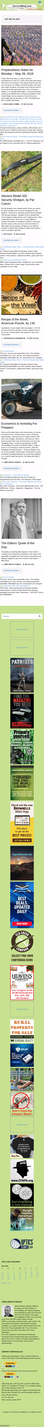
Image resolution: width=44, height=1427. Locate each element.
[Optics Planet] (22, 1243)
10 (26, 1272)
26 (37, 1277)
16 (20, 1275)
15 (14, 1275)
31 (26, 1279)
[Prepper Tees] (22, 1146)
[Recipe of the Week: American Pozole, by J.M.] (21, 295)
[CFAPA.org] (22, 1170)
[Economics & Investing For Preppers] (21, 399)
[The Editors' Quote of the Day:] (21, 518)
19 (37, 1275)
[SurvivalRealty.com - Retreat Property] (22, 1031)
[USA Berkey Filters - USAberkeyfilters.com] (22, 1079)
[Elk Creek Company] (22, 946)
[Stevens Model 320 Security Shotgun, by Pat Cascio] (21, 171)
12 (37, 1272)
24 (26, 1277)
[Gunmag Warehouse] (22, 711)
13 (2, 1275)
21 (8, 1277)
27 (2, 1279)
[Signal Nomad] (22, 863)
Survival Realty (7, 351)
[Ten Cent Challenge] (22, 1195)
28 (8, 1279)
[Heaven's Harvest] (22, 982)
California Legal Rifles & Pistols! (13, 260)
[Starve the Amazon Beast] (22, 1103)
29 (14, 1279)
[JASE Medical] (22, 1219)
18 (31, 1275)
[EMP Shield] (22, 1055)
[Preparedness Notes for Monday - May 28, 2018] (21, 45)
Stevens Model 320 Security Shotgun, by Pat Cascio (17, 199)
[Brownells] (22, 823)
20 (2, 1277)
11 (31, 1272)
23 (20, 1277)
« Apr (4, 1283)
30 (20, 1279)
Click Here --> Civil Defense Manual (14, 475)
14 (8, 1275)
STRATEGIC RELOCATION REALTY (15, 586)
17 (26, 1275)
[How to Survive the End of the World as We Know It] (22, 782)
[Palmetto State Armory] (22, 905)
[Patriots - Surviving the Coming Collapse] (22, 675)
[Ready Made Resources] (22, 747)
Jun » (9, 1283)
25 (31, 1277)
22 (14, 1277)
